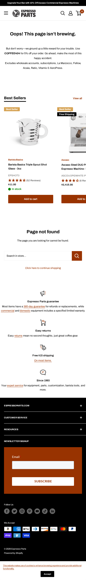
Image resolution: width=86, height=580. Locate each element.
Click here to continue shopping (43, 268)
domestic (25, 310)
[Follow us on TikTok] (45, 511)
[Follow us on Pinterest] (29, 511)
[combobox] (38, 256)
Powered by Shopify (13, 553)
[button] (30, 180)
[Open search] (63, 13)
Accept (47, 574)
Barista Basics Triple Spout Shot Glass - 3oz (27, 166)
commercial (7, 310)
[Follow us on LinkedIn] (52, 511)
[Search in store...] (77, 256)
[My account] (71, 13)
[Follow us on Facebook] (7, 511)
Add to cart (30, 199)
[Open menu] (6, 13)
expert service (15, 385)
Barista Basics (15, 159)
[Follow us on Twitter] (14, 511)
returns (18, 335)
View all (77, 98)
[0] (78, 13)
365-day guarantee (34, 306)
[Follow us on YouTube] (37, 511)
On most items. (43, 360)
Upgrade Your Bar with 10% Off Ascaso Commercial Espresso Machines (43, 3)
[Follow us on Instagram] (22, 511)
